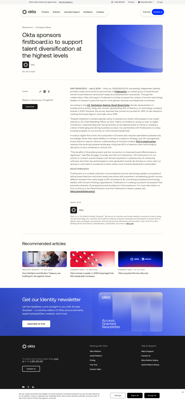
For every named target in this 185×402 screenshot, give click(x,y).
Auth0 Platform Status (150, 365)
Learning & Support (72, 12)
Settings (118, 395)
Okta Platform (95, 351)
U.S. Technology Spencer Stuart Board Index (108, 105)
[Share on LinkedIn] (44, 92)
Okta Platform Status (149, 360)
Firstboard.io (121, 91)
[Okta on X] (28, 387)
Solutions (56, 12)
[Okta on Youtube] (23, 387)
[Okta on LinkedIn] (33, 387)
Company (100, 12)
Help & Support (147, 351)
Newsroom (27, 27)
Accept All (152, 395)
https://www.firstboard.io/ (82, 191)
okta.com (130, 223)
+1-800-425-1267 (36, 361)
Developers (88, 12)
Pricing (92, 360)
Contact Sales (95, 369)
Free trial (146, 12)
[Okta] (29, 12)
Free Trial (93, 365)
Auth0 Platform (96, 356)
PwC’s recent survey (146, 141)
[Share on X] (49, 92)
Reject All (135, 395)
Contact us (158, 12)
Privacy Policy (44, 398)
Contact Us (145, 356)
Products (45, 12)
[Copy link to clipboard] (40, 92)
